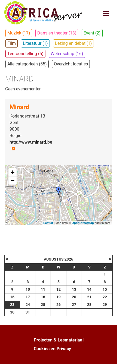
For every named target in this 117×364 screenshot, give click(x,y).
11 (43, 289)
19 (58, 297)
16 (12, 297)
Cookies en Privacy (52, 348)
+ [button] (12, 172)
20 (74, 297)
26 (58, 304)
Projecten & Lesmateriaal (59, 340)
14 (89, 289)
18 (43, 297)
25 (43, 304)
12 (58, 289)
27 (74, 304)
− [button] (12, 180)
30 (12, 312)
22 (105, 297)
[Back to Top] (107, 354)
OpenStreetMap (83, 223)
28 (89, 304)
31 (28, 312)
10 (28, 289)
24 (28, 304)
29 (105, 304)
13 (74, 289)
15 (105, 289)
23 (12, 304)
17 (28, 297)
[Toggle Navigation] (106, 13)
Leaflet (48, 223)
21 (89, 297)
